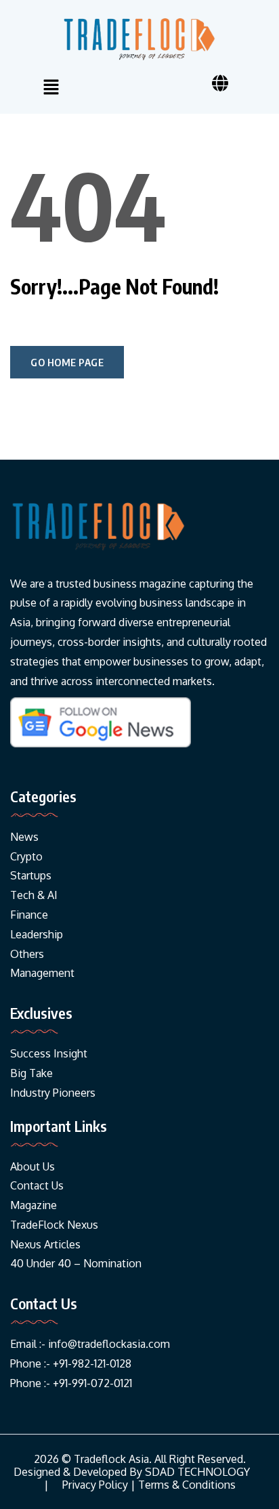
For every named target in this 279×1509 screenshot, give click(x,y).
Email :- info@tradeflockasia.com (90, 1344)
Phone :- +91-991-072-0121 (71, 1383)
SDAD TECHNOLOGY (197, 1472)
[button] (50, 88)
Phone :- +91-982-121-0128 (70, 1363)
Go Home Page (67, 362)
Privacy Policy (95, 1485)
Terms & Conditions (187, 1485)
